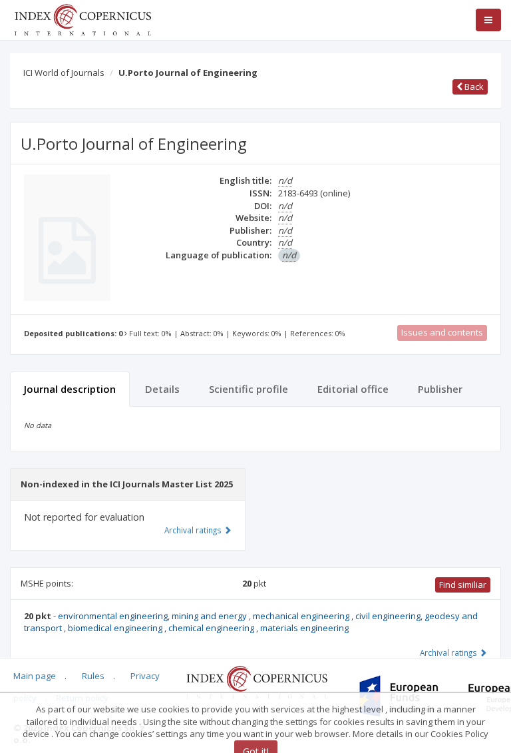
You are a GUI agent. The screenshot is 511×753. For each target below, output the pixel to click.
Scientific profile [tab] (248, 388)
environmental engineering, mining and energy (153, 616)
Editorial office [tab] (353, 388)
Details (162, 388)
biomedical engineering (116, 628)
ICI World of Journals (63, 73)
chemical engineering (212, 628)
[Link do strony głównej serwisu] (82, 19)
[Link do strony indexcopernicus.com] (256, 682)
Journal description (70, 388)
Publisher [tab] (440, 388)
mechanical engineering (302, 616)
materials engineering (304, 628)
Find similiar (462, 585)
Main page (34, 676)
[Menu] (488, 20)
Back (473, 87)
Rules (93, 676)
